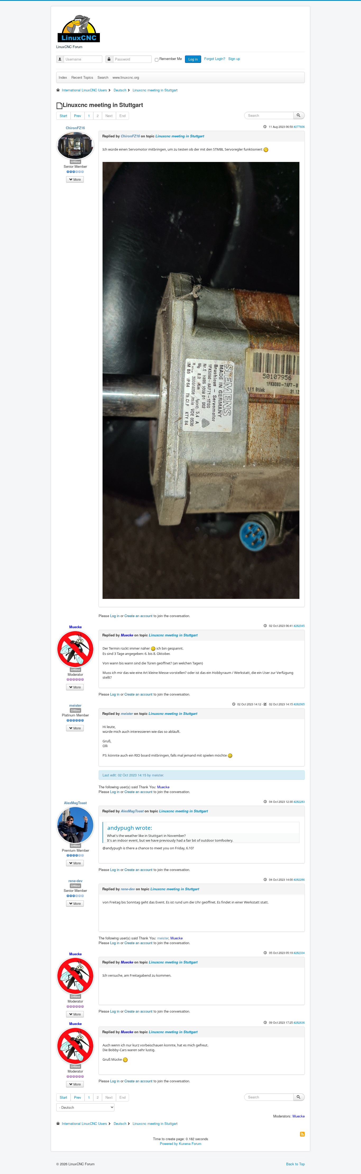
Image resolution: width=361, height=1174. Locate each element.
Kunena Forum (190, 1143)
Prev (77, 115)
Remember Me (170, 58)
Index (63, 77)
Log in (193, 59)
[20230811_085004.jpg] (201, 380)
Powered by (169, 1143)
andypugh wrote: (129, 827)
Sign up (234, 58)
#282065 (299, 704)
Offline (75, 162)
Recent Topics (82, 77)
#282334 (299, 953)
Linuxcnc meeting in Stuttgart (179, 135)
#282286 (299, 879)
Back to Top (295, 1163)
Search (103, 77)
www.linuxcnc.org (126, 77)
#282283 (299, 801)
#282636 (299, 1022)
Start (63, 115)
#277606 (299, 126)
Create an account (138, 615)
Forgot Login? (215, 58)
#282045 (299, 625)
